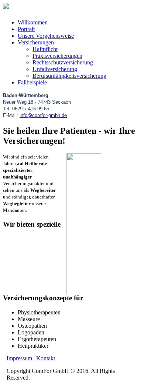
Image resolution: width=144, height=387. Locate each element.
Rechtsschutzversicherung (62, 62)
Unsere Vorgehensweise (46, 36)
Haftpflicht (45, 49)
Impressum (19, 358)
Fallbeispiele (32, 82)
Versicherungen (36, 42)
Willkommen (33, 22)
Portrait (26, 29)
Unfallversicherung (54, 69)
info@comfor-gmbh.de (43, 115)
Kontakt (45, 358)
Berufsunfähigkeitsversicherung (69, 76)
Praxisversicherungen (57, 56)
